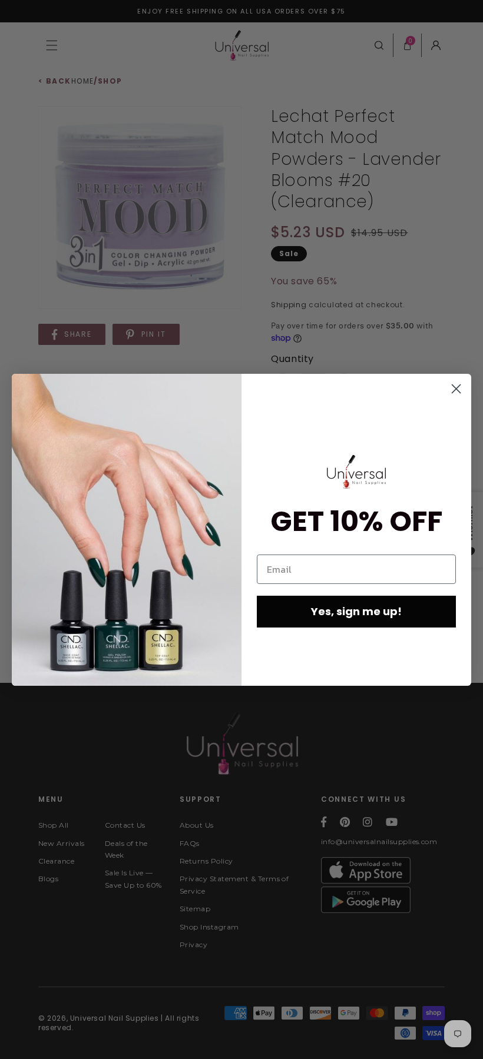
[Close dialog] (456, 389)
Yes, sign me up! (356, 611)
